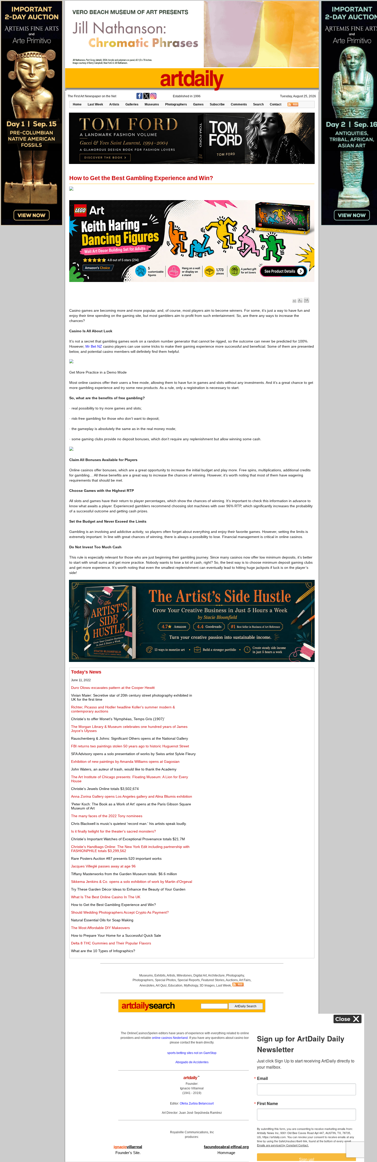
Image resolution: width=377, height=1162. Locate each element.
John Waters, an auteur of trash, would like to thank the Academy (123, 769)
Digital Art (200, 975)
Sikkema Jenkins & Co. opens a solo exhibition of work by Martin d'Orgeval (131, 882)
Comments (239, 104)
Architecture (216, 975)
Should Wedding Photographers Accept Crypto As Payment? (120, 912)
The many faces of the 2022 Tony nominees (106, 816)
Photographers (176, 104)
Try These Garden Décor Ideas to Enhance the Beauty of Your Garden (128, 889)
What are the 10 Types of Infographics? (103, 951)
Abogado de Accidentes (192, 1062)
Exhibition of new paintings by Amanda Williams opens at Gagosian (125, 761)
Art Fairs (245, 980)
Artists (114, 104)
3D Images (207, 985)
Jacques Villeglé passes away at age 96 (103, 866)
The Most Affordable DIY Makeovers (100, 928)
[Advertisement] (256, 705)
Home (77, 104)
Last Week (95, 104)
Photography (235, 975)
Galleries (131, 104)
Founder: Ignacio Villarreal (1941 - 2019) (192, 1088)
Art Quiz (161, 985)
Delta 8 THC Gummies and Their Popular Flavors (111, 943)
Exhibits (159, 975)
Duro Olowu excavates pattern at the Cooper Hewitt (113, 688)
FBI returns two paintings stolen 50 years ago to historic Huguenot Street (130, 746)
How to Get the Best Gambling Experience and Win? (113, 905)
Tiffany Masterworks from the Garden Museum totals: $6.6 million (124, 874)
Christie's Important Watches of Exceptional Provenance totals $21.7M (128, 839)
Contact (275, 104)
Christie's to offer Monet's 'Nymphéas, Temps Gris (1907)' (118, 719)
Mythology (191, 985)
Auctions (232, 980)
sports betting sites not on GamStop (191, 1053)
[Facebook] (139, 98)
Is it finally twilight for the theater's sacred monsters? (113, 831)
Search (258, 104)
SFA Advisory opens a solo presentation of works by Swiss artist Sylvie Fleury (133, 754)
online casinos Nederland (170, 1038)
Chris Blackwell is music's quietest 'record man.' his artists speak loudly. (129, 824)
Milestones (184, 975)
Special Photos (165, 980)
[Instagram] (153, 98)
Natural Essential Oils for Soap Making (102, 920)
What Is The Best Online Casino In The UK (105, 897)
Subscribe (217, 104)
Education (175, 985)
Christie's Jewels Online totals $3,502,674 (105, 789)
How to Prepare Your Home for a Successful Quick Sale (116, 935)
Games (198, 104)
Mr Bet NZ (93, 346)
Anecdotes (147, 985)
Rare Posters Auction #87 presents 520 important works (116, 858)
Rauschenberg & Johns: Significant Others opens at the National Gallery (129, 738)
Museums (152, 104)
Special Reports (188, 980)
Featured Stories (212, 980)
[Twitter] (146, 98)
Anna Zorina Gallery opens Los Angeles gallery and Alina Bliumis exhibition (131, 796)
